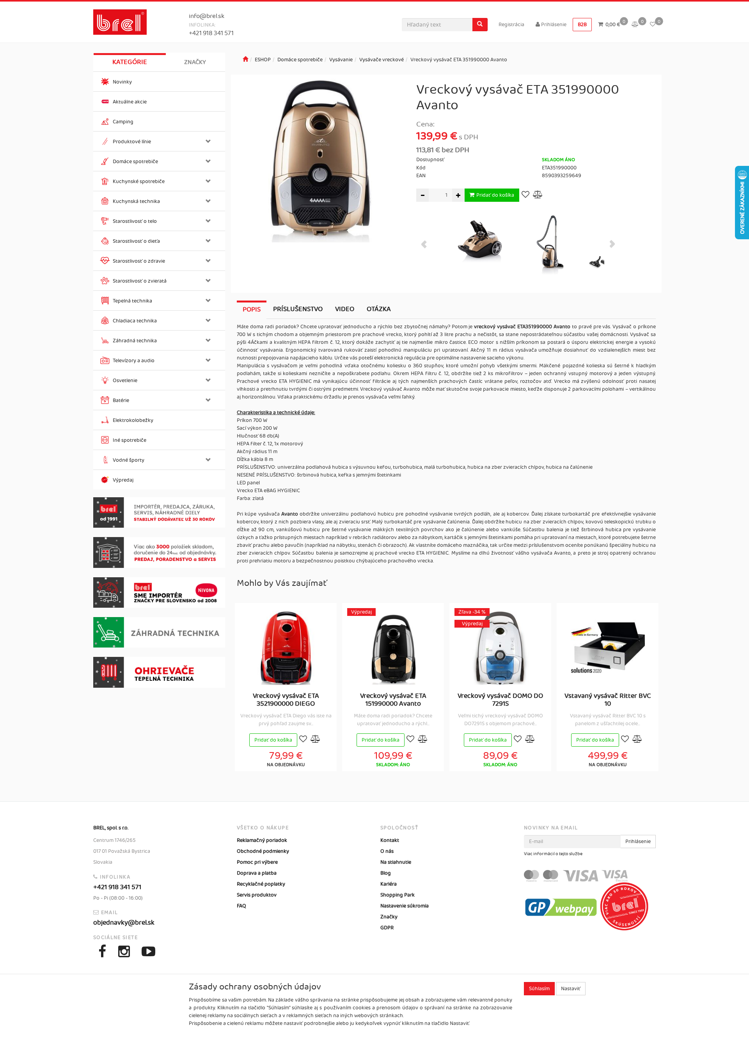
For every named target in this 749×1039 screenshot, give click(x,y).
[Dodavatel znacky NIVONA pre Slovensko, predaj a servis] (159, 592)
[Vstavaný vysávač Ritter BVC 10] (608, 648)
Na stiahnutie (395, 862)
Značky (195, 62)
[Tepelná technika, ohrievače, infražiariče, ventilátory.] (159, 672)
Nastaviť (570, 988)
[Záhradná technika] (159, 632)
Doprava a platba (257, 873)
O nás (387, 851)
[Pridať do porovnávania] (538, 195)
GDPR (387, 927)
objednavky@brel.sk (123, 922)
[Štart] (245, 59)
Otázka (379, 309)
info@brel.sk (206, 16)
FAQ (241, 906)
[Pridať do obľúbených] (525, 195)
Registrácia (511, 24)
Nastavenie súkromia (404, 906)
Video (344, 309)
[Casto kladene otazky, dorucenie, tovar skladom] (159, 552)
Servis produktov (257, 895)
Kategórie (129, 62)
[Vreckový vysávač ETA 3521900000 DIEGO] (286, 648)
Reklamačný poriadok (262, 840)
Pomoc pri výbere (257, 862)
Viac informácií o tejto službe (553, 854)
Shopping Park (397, 895)
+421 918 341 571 (211, 33)
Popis (252, 309)
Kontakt (389, 840)
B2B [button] (582, 24)
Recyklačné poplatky (261, 884)
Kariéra (388, 884)
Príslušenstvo (298, 309)
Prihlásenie (553, 24)
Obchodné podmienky (263, 851)
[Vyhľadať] (480, 24)
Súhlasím (539, 988)
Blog (385, 873)
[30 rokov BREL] (159, 512)
